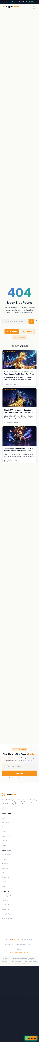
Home (3, 818)
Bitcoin (4, 859)
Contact (4, 845)
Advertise (32, 1038)
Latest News (5, 822)
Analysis (4, 831)
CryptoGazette (15, 939)
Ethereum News (19, 338)
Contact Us (5, 900)
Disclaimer (5, 923)
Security (4, 886)
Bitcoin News (27, 331)
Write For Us (5, 909)
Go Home (13, 331)
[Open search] (29, 7)
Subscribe (19, 773)
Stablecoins (5, 877)
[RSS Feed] (3, 808)
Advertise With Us (7, 905)
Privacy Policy (6, 914)
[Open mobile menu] (34, 7)
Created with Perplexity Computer (19, 952)
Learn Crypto (6, 836)
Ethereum (5, 863)
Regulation (5, 868)
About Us (4, 840)
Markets (4, 827)
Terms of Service (7, 918)
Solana (4, 882)
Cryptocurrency (6, 854)
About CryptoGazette (8, 896)
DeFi (3, 872)
